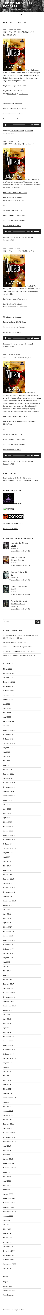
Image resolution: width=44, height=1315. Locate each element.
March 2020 (7, 822)
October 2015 (8, 1054)
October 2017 (8, 949)
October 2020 (8, 792)
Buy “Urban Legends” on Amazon (15, 86)
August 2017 (8, 958)
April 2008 (7, 1234)
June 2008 (7, 1225)
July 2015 (6, 1067)
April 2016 (7, 1028)
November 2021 (9, 735)
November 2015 (9, 1050)
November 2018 (9, 892)
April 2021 (7, 765)
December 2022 (9, 682)
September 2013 (9, 1098)
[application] (22, 125)
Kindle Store (23, 94)
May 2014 (7, 1080)
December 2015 (9, 1045)
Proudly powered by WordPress (14, 1310)
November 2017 (9, 945)
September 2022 (9, 695)
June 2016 (7, 1019)
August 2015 (8, 1063)
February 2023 (8, 673)
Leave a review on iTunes (12, 119)
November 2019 (9, 840)
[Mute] (32, 125)
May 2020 (7, 813)
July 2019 (6, 857)
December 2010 (9, 1133)
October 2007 (8, 1260)
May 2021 (7, 761)
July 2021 (6, 752)
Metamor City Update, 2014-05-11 (24, 647)
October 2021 (8, 739)
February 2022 (8, 721)
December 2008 (9, 1198)
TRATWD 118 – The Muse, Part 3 (18, 144)
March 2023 (7, 669)
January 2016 (8, 1041)
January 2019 (8, 883)
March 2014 (7, 1089)
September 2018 (9, 901)
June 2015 (7, 1072)
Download (29, 131)
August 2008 (8, 1216)
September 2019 (9, 848)
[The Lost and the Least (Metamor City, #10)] (7, 604)
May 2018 (7, 918)
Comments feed (9, 1291)
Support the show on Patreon (14, 114)
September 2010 (9, 1142)
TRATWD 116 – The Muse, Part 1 (18, 357)
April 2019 (7, 870)
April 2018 (7, 923)
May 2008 (7, 1229)
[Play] (6, 125)
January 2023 (8, 678)
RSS (12, 133)
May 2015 (7, 1076)
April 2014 (7, 1085)
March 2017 (7, 980)
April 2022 (7, 717)
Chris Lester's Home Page (13, 523)
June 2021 (7, 756)
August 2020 (8, 800)
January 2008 (8, 1247)
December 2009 (9, 1163)
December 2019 (9, 835)
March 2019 (7, 875)
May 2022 (7, 713)
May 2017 (7, 971)
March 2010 (7, 1150)
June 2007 (7, 1269)
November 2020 (9, 787)
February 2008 (8, 1242)
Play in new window (17, 131)
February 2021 (8, 774)
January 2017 (8, 988)
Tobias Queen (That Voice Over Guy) (16, 635)
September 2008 (9, 1212)
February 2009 (8, 1190)
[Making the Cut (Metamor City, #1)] (7, 546)
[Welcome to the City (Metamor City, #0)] (7, 560)
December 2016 (9, 993)
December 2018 (9, 888)
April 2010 (7, 1146)
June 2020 (7, 809)
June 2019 (7, 862)
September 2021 (9, 743)
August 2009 (8, 1172)
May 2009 (7, 1177)
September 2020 (9, 796)
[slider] (37, 125)
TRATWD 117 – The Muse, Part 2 (18, 251)
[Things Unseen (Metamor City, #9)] (7, 589)
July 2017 (6, 962)
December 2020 (9, 783)
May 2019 (7, 866)
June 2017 (7, 966)
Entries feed (7, 1286)
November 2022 (9, 686)
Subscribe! (17, 503)
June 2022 (7, 708)
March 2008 (7, 1238)
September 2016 (9, 1006)
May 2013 (7, 1107)
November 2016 (9, 997)
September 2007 (9, 1264)
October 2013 (8, 1093)
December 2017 (9, 940)
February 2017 (8, 984)
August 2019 (8, 853)
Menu (23, 15)
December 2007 (9, 1251)
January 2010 (8, 1159)
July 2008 (6, 1220)
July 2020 (6, 805)
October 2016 (8, 1001)
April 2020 (7, 818)
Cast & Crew (21, 642)
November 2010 (9, 1137)
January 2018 (8, 936)
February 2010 (8, 1155)
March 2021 (7, 770)
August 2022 (8, 700)
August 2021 (8, 748)
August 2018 (8, 905)
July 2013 (6, 1102)
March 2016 (7, 1032)
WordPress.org (9, 1295)
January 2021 (8, 778)
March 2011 (7, 1120)
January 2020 (8, 831)
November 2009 (9, 1168)
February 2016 (8, 1036)
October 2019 (8, 844)
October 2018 (8, 897)
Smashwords (11, 94)
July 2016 (6, 1015)
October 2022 (8, 691)
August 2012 (8, 1111)
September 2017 (9, 953)
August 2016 (8, 1010)
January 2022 (8, 726)
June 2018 (7, 914)
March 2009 (7, 1185)
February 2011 (8, 1124)
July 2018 (6, 910)
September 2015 (9, 1058)
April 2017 (7, 975)
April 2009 (7, 1181)
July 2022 (6, 704)
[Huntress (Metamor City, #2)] (7, 575)
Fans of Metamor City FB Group (14, 109)
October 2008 (8, 1207)
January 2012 (8, 1115)
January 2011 (8, 1128)
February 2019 (8, 879)
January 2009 (8, 1194)
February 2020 (8, 827)
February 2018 (8, 931)
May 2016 (7, 1023)
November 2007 (9, 1255)
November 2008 (9, 1203)
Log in (5, 1282)
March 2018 (7, 927)
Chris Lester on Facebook (12, 104)
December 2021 (9, 730)
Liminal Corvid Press (10, 529)
